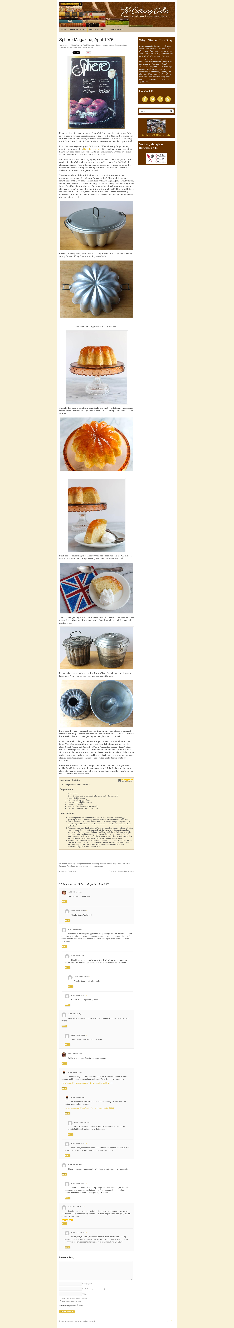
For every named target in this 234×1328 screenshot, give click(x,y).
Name (87, 1284)
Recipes (118, 45)
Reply (64, 901)
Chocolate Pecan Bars (68, 871)
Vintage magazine (83, 866)
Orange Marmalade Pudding (87, 863)
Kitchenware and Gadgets (105, 45)
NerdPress (171, 1321)
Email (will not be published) (93, 1289)
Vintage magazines (74, 47)
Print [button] (119, 781)
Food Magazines (89, 45)
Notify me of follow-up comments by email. (74, 1298)
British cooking (68, 863)
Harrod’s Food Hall (92, 149)
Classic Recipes (76, 45)
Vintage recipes (87, 47)
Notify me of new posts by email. (71, 1301)
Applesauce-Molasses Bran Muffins (121, 871)
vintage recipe (97, 866)
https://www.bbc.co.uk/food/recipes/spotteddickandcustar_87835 (89, 1108)
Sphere (103, 863)
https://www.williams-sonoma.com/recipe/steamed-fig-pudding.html (87, 1083)
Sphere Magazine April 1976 (118, 863)
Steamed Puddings (67, 866)
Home (63, 29)
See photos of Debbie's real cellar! (156, 135)
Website (84, 1294)
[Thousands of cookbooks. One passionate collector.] (117, 25)
